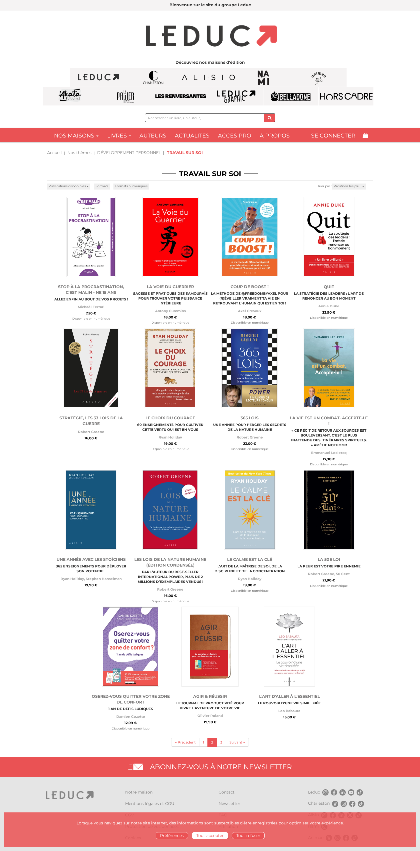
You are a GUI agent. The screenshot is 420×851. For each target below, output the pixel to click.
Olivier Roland (210, 716)
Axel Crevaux (249, 311)
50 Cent (343, 574)
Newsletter (229, 803)
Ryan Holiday (170, 437)
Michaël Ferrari (91, 307)
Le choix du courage (170, 417)
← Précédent (185, 742)
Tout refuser (248, 835)
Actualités (192, 135)
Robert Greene (91, 432)
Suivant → (237, 742)
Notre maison (139, 792)
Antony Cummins (170, 311)
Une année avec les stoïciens (91, 559)
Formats (101, 186)
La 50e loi (329, 559)
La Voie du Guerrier (170, 286)
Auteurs (152, 135)
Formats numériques (131, 186)
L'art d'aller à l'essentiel (289, 696)
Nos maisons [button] (75, 135)
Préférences (172, 835)
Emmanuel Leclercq (329, 453)
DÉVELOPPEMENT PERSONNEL (129, 152)
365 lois (250, 417)
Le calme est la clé (249, 559)
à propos (275, 135)
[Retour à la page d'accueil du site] (210, 36)
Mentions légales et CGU (149, 803)
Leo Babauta (289, 711)
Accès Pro (234, 135)
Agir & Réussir (210, 696)
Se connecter (333, 135)
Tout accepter (210, 835)
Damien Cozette (130, 716)
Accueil (54, 152)
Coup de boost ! (250, 286)
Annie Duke (328, 306)
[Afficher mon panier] (365, 135)
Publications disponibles (68, 186)
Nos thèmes (79, 152)
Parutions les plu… (348, 186)
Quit (329, 286)
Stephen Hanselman (104, 579)
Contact (227, 792)
